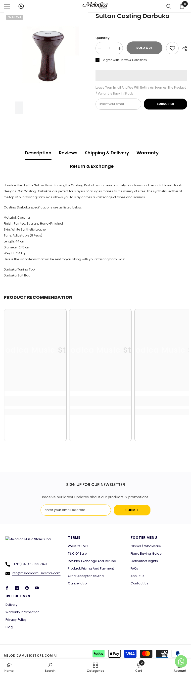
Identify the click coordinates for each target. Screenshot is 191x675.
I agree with (110, 60)
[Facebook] (7, 588)
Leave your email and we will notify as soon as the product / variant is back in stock (141, 90)
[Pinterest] (27, 588)
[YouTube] (37, 588)
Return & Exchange (92, 166)
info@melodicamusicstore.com (36, 573)
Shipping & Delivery (107, 153)
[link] (35, 401)
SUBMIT (132, 509)
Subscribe (166, 104)
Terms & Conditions (133, 60)
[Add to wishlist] (172, 48)
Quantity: (103, 38)
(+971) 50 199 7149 (33, 564)
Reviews (68, 153)
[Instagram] (17, 588)
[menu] (7, 6)
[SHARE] (183, 48)
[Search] (169, 6)
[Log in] (21, 6)
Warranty (148, 153)
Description (38, 153)
